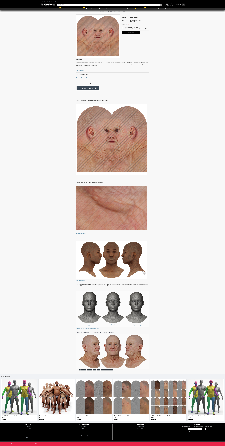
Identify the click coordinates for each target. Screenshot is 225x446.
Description (79, 59)
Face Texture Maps (109, 11)
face (91, 369)
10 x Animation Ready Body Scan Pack (46, 415)
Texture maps (83, 369)
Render (98, 369)
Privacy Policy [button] (38, 443)
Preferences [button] (211, 443)
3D (79, 369)
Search (115, 11)
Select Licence (125, 24)
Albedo (94, 369)
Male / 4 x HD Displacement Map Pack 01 (84, 415)
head (88, 369)
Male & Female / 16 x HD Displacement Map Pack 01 (160, 415)
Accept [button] (219, 443)
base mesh (110, 369)
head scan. (92, 332)
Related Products (5, 376)
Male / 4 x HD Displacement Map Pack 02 (121, 415)
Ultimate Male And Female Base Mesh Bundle (10, 415)
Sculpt (102, 369)
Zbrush (106, 369)
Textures (102, 11)
